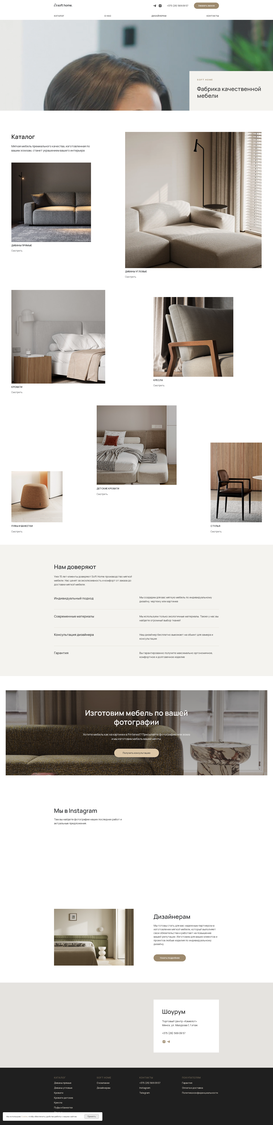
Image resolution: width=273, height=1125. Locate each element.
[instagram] (160, 6)
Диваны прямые (62, 1082)
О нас (107, 15)
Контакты (213, 15)
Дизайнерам (159, 15)
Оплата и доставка (192, 1087)
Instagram (144, 1087)
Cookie (24, 1116)
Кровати (58, 1092)
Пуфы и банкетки (63, 1107)
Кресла (58, 1102)
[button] (206, 6)
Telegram (144, 1092)
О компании (103, 1082)
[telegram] (154, 6)
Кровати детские (63, 1097)
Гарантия (187, 1082)
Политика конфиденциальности (200, 1092)
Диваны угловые (63, 1087)
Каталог (59, 15)
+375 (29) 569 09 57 (177, 5)
